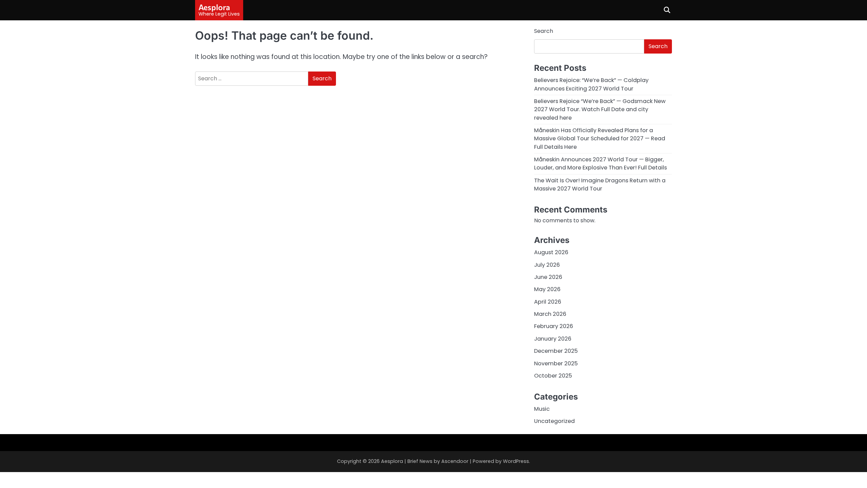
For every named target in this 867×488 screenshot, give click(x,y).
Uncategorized (554, 421)
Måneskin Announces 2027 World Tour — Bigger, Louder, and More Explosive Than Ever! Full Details (600, 163)
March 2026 (550, 314)
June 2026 (548, 277)
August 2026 (551, 252)
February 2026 (553, 326)
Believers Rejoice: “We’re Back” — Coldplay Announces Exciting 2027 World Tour (591, 84)
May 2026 (547, 289)
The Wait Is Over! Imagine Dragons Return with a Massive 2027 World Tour (599, 184)
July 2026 (547, 265)
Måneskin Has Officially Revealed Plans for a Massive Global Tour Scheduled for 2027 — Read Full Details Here (599, 138)
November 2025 (556, 363)
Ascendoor (454, 461)
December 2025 (556, 351)
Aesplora (214, 7)
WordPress (516, 461)
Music (542, 409)
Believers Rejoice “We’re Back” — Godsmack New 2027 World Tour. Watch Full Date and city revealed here (599, 109)
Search (543, 31)
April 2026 (547, 302)
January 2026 (552, 339)
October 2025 (553, 376)
